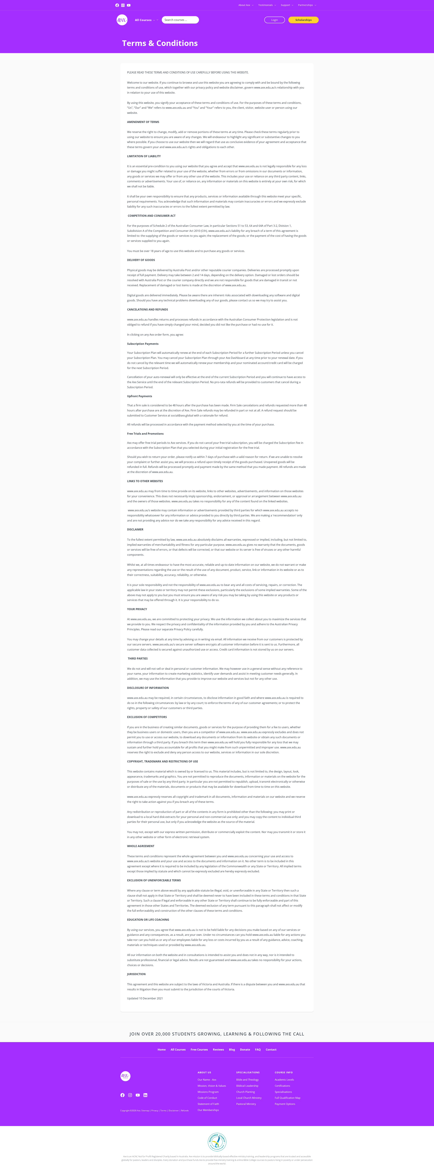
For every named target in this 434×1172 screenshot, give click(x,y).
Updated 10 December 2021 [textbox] (145, 998)
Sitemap (145, 1110)
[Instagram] (123, 5)
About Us (204, 1072)
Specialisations (248, 1072)
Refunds (185, 1110)
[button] (252, 5)
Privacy (154, 1110)
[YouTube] (129, 5)
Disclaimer (174, 1110)
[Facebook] (117, 5)
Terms (163, 1110)
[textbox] (217, 343)
